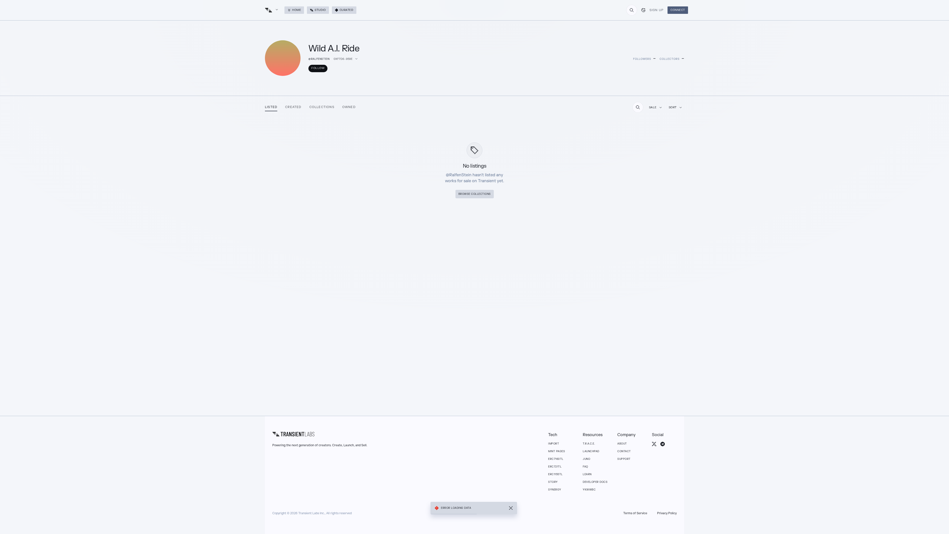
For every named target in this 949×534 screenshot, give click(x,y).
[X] (654, 444)
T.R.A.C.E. (589, 443)
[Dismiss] (511, 508)
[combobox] (631, 10)
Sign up (656, 10)
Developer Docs (595, 482)
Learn (587, 474)
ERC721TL (554, 466)
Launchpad (591, 451)
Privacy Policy (667, 513)
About (622, 443)
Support (624, 459)
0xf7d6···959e (343, 59)
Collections (321, 107)
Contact (624, 451)
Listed (271, 107)
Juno (586, 459)
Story (553, 482)
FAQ (585, 466)
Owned (349, 107)
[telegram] (662, 444)
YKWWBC (589, 489)
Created (293, 107)
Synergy (554, 489)
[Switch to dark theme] (643, 10)
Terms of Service (635, 513)
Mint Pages (556, 451)
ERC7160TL (555, 459)
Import (553, 443)
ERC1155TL (555, 474)
